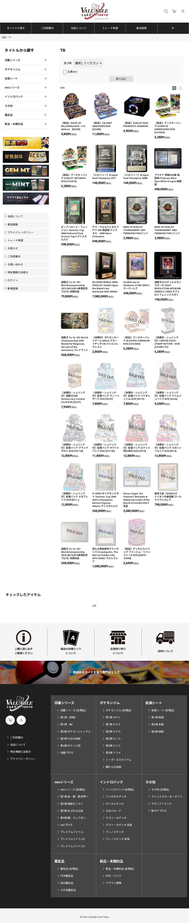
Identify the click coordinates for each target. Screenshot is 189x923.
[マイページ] (183, 11)
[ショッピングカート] (174, 11)
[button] (166, 11)
